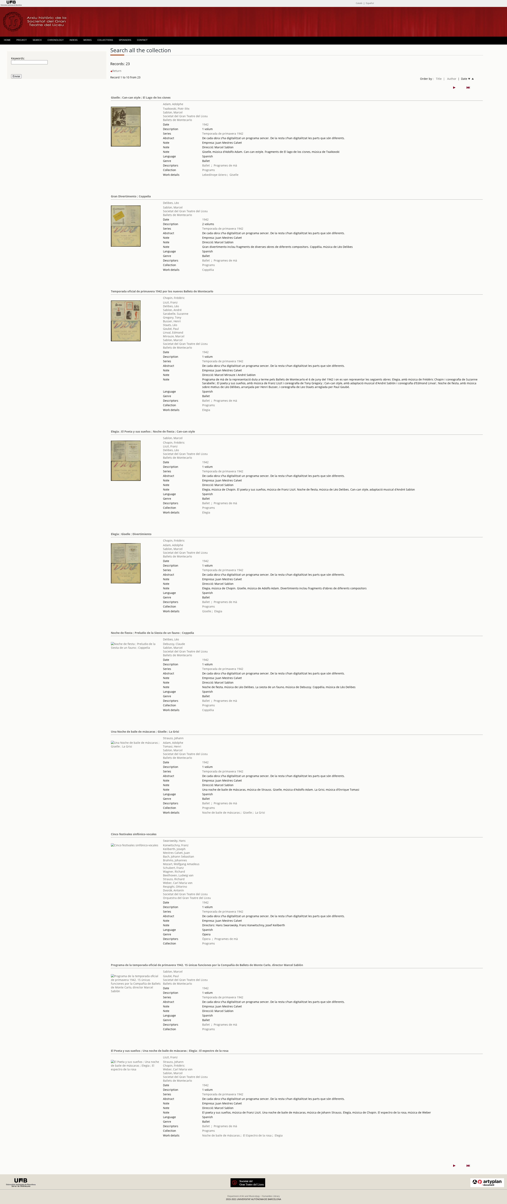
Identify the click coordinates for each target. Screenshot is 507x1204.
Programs (208, 170)
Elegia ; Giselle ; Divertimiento (131, 534)
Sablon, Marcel (173, 112)
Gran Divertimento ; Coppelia (131, 196)
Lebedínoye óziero (214, 175)
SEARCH (37, 40)
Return (116, 71)
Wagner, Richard (174, 871)
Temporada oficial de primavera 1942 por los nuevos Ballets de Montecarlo (162, 291)
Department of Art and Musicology (243, 1196)
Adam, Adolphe (173, 104)
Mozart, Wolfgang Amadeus (181, 864)
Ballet (206, 165)
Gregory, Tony (172, 317)
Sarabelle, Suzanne (175, 314)
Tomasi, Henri (172, 746)
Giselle (234, 175)
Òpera (206, 939)
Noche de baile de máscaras (221, 812)
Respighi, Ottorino (175, 886)
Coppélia (208, 270)
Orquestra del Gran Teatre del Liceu (187, 898)
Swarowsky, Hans (174, 841)
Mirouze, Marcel (173, 336)
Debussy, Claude (174, 644)
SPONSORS (125, 40)
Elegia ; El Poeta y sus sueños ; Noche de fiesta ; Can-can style (153, 431)
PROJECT (21, 40)
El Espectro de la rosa (257, 1135)
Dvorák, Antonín (173, 890)
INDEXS (73, 40)
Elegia (206, 410)
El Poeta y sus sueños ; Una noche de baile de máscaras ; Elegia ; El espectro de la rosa (169, 1051)
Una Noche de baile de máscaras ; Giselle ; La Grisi (145, 731)
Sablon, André (172, 310)
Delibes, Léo (171, 203)
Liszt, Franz (170, 302)
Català (359, 3)
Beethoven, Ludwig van (178, 875)
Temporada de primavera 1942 (222, 133)
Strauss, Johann (173, 738)
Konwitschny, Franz (176, 845)
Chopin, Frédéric (174, 298)
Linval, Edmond (173, 332)
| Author (449, 79)
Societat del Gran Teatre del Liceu (185, 116)
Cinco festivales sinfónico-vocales (133, 834)
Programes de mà (225, 165)
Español (370, 3)
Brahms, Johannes (175, 860)
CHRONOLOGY (56, 40)
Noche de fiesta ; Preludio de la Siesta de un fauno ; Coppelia (152, 633)
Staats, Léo (170, 325)
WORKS (87, 40)
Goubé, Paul (171, 329)
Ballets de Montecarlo (177, 120)
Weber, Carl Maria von (178, 883)
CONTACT (142, 40)
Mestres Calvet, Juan (176, 853)
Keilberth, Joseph (174, 849)
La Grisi (260, 812)
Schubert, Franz (173, 868)
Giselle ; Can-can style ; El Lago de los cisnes (141, 97)
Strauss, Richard (174, 879)
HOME (7, 40)
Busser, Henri (172, 321)
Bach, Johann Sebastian (178, 856)
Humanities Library (271, 1196)
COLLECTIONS (105, 40)
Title (439, 79)
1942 (205, 124)
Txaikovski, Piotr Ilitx (176, 108)
